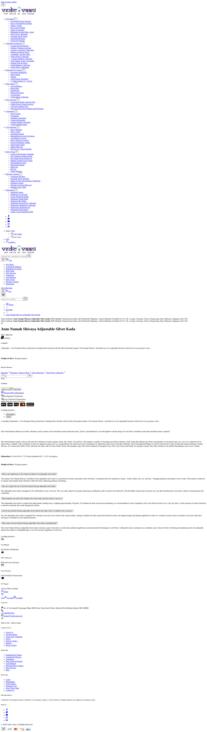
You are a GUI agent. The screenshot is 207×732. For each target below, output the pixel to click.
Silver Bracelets (38, 373)
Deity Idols (10, 84)
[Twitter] (9, 219)
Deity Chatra (15, 132)
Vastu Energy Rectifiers (19, 79)
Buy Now (17, 389)
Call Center (17, 234)
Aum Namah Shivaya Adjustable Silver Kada (23, 315)
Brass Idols (15, 88)
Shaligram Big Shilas (18, 201)
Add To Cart (6, 389)
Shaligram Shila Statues (19, 210)
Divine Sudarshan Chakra (20, 143)
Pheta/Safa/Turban (17, 165)
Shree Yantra (15, 75)
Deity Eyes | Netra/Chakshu (21, 149)
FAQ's (8, 639)
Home (11, 305)
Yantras (13, 77)
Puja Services (11, 100)
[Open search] (3, 260)
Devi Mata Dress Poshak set (21, 158)
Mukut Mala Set (17, 147)
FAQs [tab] (9, 417)
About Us (9, 632)
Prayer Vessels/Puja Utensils (21, 23)
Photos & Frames (17, 93)
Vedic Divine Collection (20, 57)
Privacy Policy (11, 645)
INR (7, 239)
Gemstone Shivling (18, 177)
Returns (9, 643)
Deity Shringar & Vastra (20, 140)
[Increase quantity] (30, 376)
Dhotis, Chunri (16, 26)
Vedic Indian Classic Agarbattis (22, 61)
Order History (11, 684)
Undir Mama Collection (20, 97)
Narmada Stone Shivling (20, 179)
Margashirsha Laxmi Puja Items (22, 136)
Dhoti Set (14, 167)
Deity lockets (15, 114)
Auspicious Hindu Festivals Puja (23, 102)
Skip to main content (9, 2)
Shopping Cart (11, 686)
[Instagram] (9, 224)
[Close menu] (3, 5)
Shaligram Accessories (19, 195)
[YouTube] (7, 715)
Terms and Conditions (14, 637)
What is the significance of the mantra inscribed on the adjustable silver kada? (29, 474)
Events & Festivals (18, 41)
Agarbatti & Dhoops (13, 43)
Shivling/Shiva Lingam (14, 666)
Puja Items (10, 19)
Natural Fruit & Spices (19, 63)
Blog (7, 670)
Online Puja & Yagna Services (22, 104)
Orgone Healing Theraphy (21, 122)
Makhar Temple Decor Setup (21, 161)
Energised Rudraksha (19, 73)
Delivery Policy (12, 641)
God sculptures (16, 86)
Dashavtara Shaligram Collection (23, 205)
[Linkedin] (9, 227)
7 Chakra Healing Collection (21, 59)
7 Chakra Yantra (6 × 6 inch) (21, 81)
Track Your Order (12, 688)
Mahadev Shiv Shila (18, 187)
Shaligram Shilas (17, 192)
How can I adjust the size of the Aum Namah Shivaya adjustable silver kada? (28, 486)
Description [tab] (10, 414)
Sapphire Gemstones (18, 118)
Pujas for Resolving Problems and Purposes (27, 109)
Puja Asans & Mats (18, 28)
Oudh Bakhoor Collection (20, 65)
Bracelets (9, 310)
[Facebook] (9, 216)
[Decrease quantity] (3, 376)
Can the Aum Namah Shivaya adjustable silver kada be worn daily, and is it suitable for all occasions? (37, 511)
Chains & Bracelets (18, 120)
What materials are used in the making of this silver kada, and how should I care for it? (32, 498)
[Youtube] (9, 222)
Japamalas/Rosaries (18, 39)
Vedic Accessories (17, 30)
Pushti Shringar (16, 171)
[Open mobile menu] (3, 295)
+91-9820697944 (7, 613)
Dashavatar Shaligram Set (20, 207)
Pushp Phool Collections (20, 67)
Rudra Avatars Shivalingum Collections (25, 181)
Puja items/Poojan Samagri (21, 21)
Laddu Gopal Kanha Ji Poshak (22, 154)
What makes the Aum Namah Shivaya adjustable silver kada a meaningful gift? (29, 523)
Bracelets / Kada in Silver (20, 373)
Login (8, 680)
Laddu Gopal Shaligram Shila (22, 212)
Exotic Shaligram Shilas (20, 197)
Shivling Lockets (17, 183)
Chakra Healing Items (19, 125)
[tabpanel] (103, 445)
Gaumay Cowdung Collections (22, 50)
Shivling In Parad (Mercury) (21, 185)
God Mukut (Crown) (18, 138)
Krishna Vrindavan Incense (21, 48)
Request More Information (14, 393)
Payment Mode (11, 635)
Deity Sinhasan (16, 130)
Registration (10, 682)
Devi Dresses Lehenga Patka (21, 156)
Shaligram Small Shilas (19, 199)
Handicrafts (15, 91)
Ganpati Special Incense (20, 46)
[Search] (29, 256)
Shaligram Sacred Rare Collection (23, 203)
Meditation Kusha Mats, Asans (22, 32)
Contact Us (10, 690)
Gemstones (10, 111)
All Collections (6, 288)
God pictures (15, 95)
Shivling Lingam (12, 174)
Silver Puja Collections (19, 34)
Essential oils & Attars (19, 36)
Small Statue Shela (18, 145)
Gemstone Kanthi (17, 134)
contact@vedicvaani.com (12, 616)
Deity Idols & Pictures (14, 661)
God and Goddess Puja (19, 106)
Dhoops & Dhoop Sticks (20, 52)
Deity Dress (10, 152)
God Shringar (11, 127)
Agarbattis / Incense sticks (20, 54)
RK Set (13, 169)
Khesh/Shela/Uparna (18, 163)
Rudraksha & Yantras (14, 70)
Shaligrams (10, 190)
